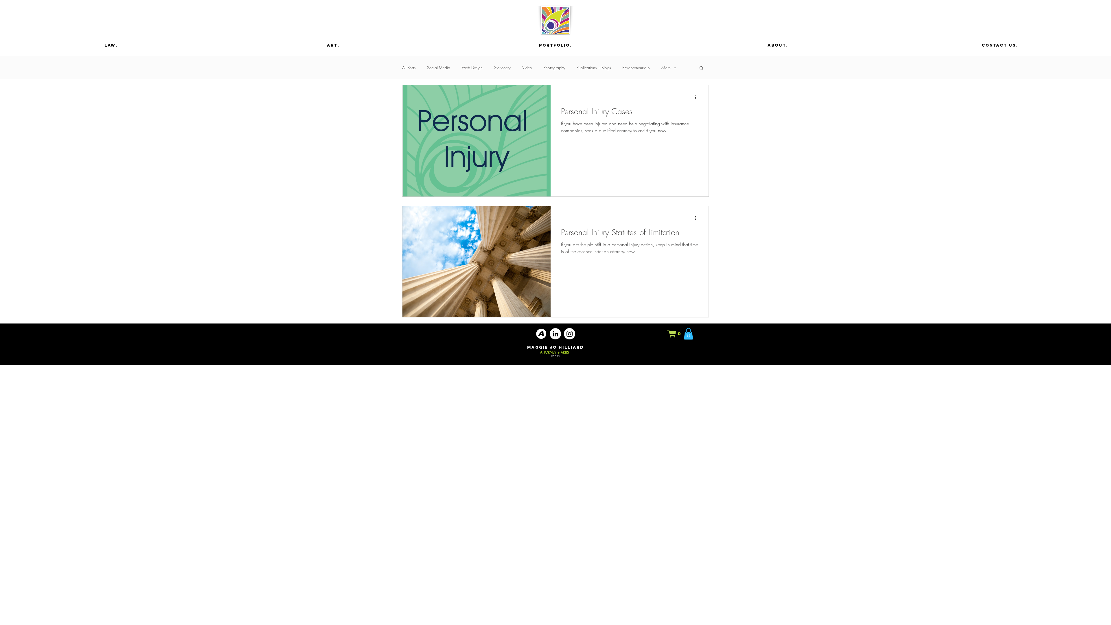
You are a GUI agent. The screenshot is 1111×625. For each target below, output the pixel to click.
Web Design (472, 67)
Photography (554, 67)
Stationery (502, 67)
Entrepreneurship (636, 67)
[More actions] (697, 97)
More (666, 67)
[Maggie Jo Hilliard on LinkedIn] (555, 333)
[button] (701, 68)
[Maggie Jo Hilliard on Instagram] (569, 333)
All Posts (408, 67)
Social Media (438, 67)
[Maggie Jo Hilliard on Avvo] (541, 333)
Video (527, 67)
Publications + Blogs (594, 67)
